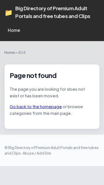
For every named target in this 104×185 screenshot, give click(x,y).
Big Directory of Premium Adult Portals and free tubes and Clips (47, 12)
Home (14, 30)
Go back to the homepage (36, 106)
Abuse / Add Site (37, 153)
